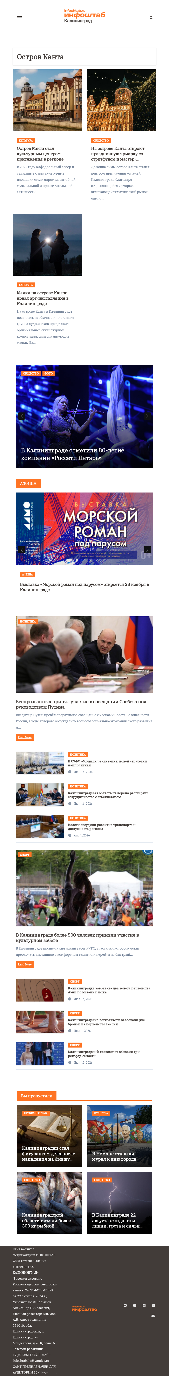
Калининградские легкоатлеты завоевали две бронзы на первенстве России (106, 1022)
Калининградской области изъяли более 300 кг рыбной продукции (46, 1223)
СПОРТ (24, 855)
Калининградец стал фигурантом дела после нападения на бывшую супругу (48, 1156)
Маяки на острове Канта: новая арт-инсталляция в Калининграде (43, 298)
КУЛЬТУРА (26, 140)
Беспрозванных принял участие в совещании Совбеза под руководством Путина (81, 704)
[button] (147, 416)
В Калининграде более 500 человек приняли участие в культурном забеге (77, 937)
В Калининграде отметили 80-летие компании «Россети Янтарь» (72, 453)
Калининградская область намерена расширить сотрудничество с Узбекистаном (108, 795)
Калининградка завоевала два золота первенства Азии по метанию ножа (109, 990)
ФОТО (49, 373)
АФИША (27, 574)
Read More (25, 737)
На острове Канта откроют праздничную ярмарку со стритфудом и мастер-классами (117, 156)
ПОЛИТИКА (28, 621)
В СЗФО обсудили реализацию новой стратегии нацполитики (107, 763)
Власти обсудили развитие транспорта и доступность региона (102, 827)
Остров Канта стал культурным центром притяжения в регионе (40, 153)
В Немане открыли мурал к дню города (114, 1156)
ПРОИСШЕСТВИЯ (36, 1113)
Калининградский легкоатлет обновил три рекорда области (104, 1054)
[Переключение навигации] (19, 17)
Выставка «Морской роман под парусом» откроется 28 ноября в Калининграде (84, 586)
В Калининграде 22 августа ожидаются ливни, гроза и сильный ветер (119, 1223)
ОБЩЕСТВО (101, 140)
